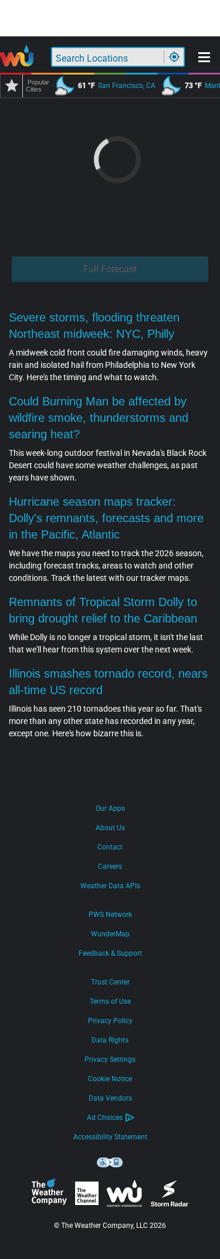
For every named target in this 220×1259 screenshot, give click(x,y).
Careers (110, 866)
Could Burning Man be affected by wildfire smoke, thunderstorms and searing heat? (98, 418)
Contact (110, 847)
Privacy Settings (110, 1059)
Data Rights (110, 1040)
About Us (110, 828)
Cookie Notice (110, 1079)
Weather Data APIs (110, 886)
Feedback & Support (110, 953)
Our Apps (110, 808)
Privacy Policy (110, 1021)
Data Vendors (110, 1098)
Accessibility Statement (110, 1137)
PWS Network (110, 915)
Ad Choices (105, 1118)
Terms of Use (110, 1001)
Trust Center (110, 982)
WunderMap (110, 934)
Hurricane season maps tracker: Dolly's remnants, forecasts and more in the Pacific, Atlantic (106, 518)
